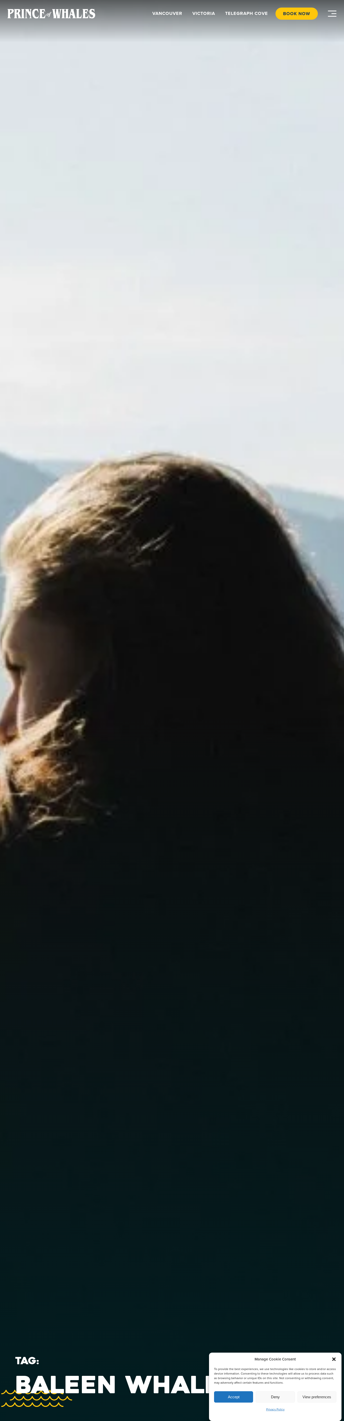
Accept (233, 1397)
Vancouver (167, 13)
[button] (333, 1359)
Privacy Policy (275, 1409)
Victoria (203, 13)
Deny (275, 1397)
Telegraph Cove (246, 13)
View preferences (316, 1397)
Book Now (296, 13)
